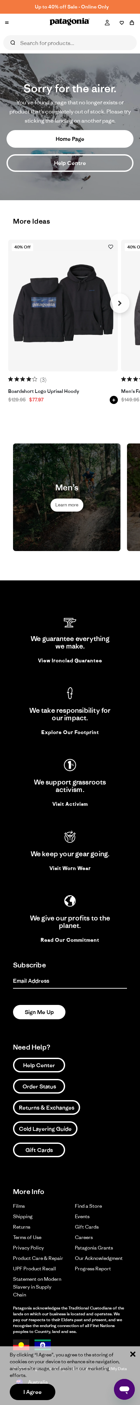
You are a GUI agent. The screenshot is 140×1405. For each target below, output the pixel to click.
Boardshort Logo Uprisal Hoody (43, 391)
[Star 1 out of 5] (10, 379)
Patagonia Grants (94, 1248)
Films (19, 1206)
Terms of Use (27, 1237)
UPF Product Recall (34, 1268)
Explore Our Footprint (70, 732)
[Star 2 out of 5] (16, 379)
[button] (120, 303)
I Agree (32, 1392)
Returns (21, 1227)
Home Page (70, 138)
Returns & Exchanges (46, 1107)
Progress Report (93, 1268)
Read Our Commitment (70, 940)
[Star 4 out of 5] (28, 379)
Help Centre (70, 163)
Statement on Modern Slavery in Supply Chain (37, 1287)
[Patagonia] (70, 23)
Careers (84, 1237)
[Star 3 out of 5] (22, 379)
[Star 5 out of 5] (34, 379)
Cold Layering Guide (45, 1128)
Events (82, 1216)
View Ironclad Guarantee (70, 660)
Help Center (39, 1065)
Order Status (39, 1086)
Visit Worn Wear (70, 868)
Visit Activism (70, 804)
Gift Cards (39, 1150)
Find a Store (88, 1206)
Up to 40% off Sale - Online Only (72, 7)
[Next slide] (120, 497)
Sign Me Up (39, 1012)
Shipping (23, 1216)
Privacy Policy (28, 1248)
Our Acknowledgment (99, 1258)
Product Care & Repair (38, 1258)
